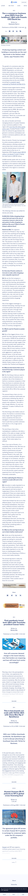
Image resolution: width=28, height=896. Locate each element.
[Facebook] (9, 31)
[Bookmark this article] (25, 28)
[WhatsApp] (20, 31)
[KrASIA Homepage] (14, 2)
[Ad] (14, 605)
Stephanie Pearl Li (14, 24)
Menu (14, 894)
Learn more (6, 890)
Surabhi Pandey (14, 722)
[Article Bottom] (14, 585)
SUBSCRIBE (24, 2)
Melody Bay (14, 630)
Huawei (4, 859)
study (5, 781)
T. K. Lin (14, 813)
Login (23, 894)
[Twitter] (13, 31)
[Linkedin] (17, 31)
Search (4, 894)
